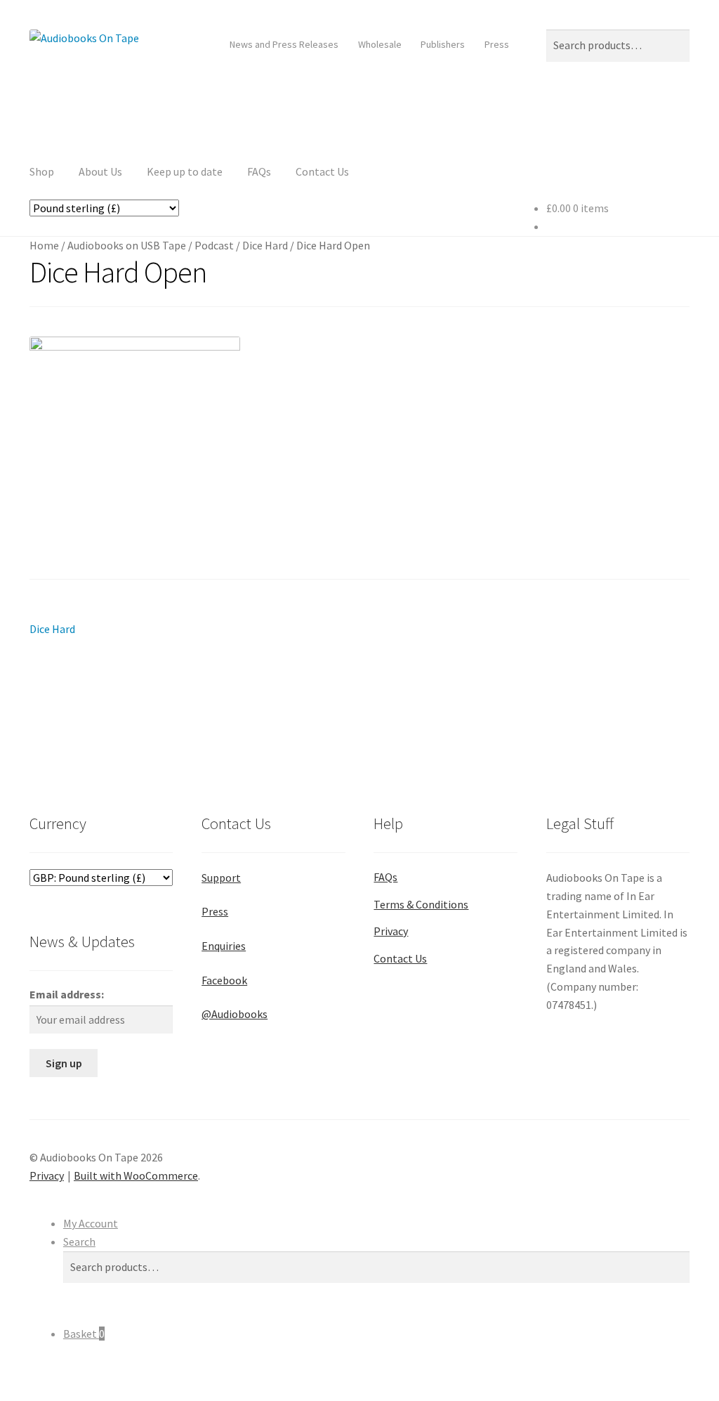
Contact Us (322, 171)
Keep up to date (185, 171)
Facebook (224, 980)
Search (79, 1241)
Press (496, 44)
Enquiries (224, 946)
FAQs (259, 171)
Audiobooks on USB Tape (126, 245)
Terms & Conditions (421, 904)
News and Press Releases (284, 44)
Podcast (214, 245)
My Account (90, 1223)
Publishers (443, 44)
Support (221, 878)
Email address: (66, 994)
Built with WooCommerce (136, 1175)
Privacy (391, 931)
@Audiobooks (235, 1014)
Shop (41, 171)
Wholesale (380, 44)
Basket (84, 1334)
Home (44, 245)
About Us (100, 171)
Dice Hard (265, 245)
